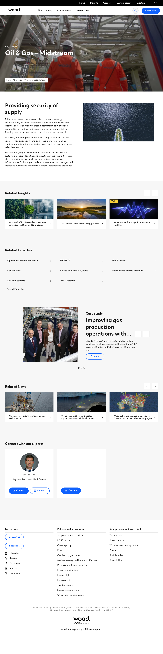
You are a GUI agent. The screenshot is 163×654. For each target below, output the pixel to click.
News (82, 3)
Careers (107, 3)
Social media (116, 555)
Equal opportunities (67, 570)
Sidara (88, 629)
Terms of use (116, 535)
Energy (43, 80)
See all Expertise (15, 289)
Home (9, 80)
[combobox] (156, 3)
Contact (20, 491)
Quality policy (64, 545)
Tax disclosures (64, 585)
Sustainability (124, 3)
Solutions (18, 80)
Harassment (63, 580)
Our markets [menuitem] (82, 11)
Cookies (113, 550)
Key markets (31, 80)
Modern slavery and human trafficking (77, 560)
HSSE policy (63, 540)
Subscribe (14, 546)
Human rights (64, 575)
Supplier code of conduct (70, 535)
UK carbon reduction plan (70, 595)
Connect (41, 491)
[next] (155, 193)
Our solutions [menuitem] (64, 11)
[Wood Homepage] (14, 11)
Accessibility (116, 560)
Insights (94, 3)
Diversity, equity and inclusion (72, 565)
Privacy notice (117, 540)
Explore (95, 356)
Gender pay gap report (69, 555)
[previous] (147, 193)
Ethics (60, 550)
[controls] (79, 368)
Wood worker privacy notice (124, 545)
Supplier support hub (68, 590)
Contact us (14, 537)
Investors (140, 3)
